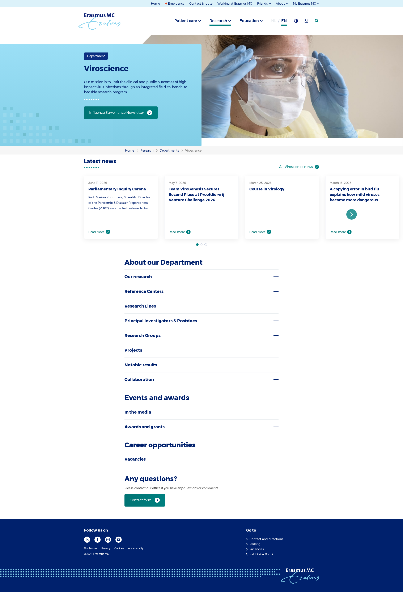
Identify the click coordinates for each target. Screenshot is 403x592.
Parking (255, 544)
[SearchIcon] (317, 21)
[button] (351, 214)
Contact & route (200, 3)
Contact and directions (266, 539)
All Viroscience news (296, 167)
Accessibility (135, 548)
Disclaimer (90, 548)
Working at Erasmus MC (234, 3)
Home (155, 3)
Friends (262, 3)
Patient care (185, 20)
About (281, 3)
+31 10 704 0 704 (261, 554)
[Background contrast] (296, 22)
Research (218, 20)
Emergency (176, 3)
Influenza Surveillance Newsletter (116, 113)
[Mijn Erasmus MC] (307, 22)
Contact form (141, 500)
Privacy (105, 548)
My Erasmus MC (305, 3)
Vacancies (257, 549)
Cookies (119, 548)
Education (249, 20)
